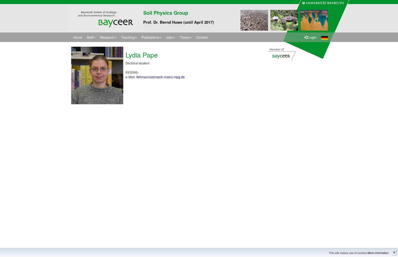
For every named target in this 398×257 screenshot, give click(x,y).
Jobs (169, 37)
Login (311, 37)
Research (107, 37)
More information (378, 253)
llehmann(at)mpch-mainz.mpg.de (160, 77)
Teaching (128, 37)
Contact (202, 37)
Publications (150, 37)
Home (77, 37)
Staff (90, 37)
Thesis (184, 37)
